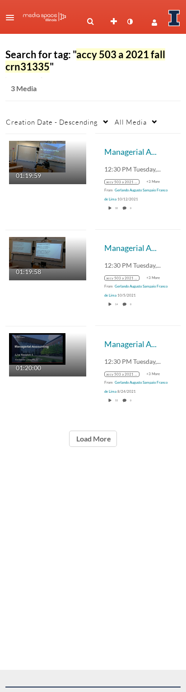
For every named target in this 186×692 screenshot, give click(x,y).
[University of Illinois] (174, 18)
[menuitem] (90, 22)
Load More (93, 438)
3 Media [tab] (24, 88)
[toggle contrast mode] (129, 22)
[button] (12, 17)
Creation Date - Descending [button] (52, 122)
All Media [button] (131, 122)
